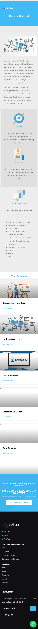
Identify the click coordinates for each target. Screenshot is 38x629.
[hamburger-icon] (32, 8)
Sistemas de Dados (12, 412)
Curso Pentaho (10, 375)
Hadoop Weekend (11, 339)
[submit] (33, 608)
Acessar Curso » (8, 308)
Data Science (9, 448)
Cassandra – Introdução (15, 303)
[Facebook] (3, 615)
